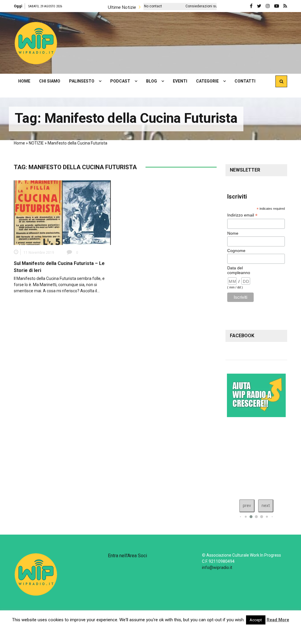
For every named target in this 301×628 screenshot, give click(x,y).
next (266, 505)
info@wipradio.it (217, 567)
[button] (36, 43)
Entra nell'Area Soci (127, 555)
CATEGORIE (207, 81)
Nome (232, 233)
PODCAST (120, 81)
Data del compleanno (238, 270)
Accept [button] (256, 620)
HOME (24, 81)
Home (19, 143)
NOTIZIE (36, 143)
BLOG (151, 81)
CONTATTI (245, 81)
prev (247, 505)
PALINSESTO (81, 81)
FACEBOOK (242, 335)
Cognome (236, 250)
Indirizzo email (242, 215)
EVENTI (180, 81)
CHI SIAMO (49, 81)
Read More (278, 619)
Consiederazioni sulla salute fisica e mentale (201, 6)
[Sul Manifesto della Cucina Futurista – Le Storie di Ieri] (62, 212)
